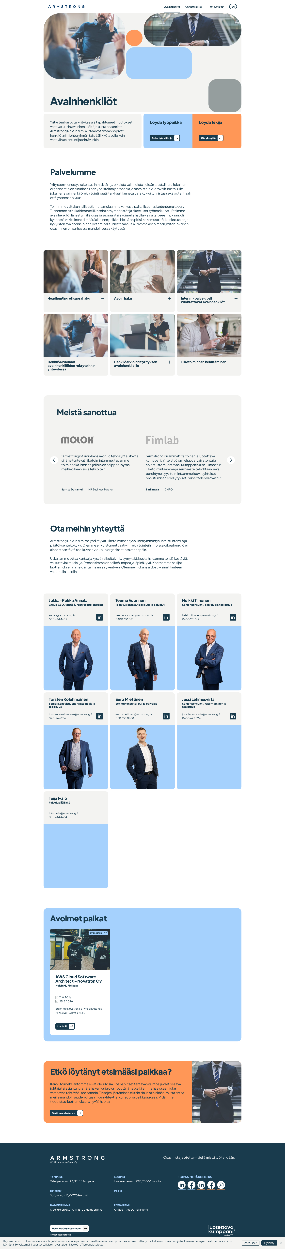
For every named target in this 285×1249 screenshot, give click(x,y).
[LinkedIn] (182, 1185)
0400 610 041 (124, 619)
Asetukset (250, 1243)
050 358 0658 (124, 718)
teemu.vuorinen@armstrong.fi (134, 615)
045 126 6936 (57, 718)
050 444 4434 (58, 817)
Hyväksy (269, 1243)
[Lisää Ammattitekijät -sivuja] (203, 6)
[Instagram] (221, 1185)
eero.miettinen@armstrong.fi (133, 714)
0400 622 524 (191, 718)
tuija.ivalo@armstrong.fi (63, 813)
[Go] (220, 138)
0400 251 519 (190, 619)
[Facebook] (191, 1185)
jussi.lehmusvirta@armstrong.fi (201, 714)
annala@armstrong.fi (62, 615)
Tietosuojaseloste (60, 1234)
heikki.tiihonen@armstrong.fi (200, 615)
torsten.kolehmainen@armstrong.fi (70, 714)
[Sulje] (281, 1242)
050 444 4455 (58, 619)
